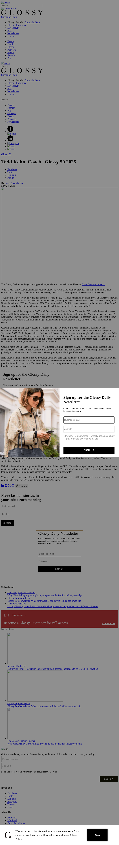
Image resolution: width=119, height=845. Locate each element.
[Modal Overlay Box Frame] (59, 422)
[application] (59, 835)
